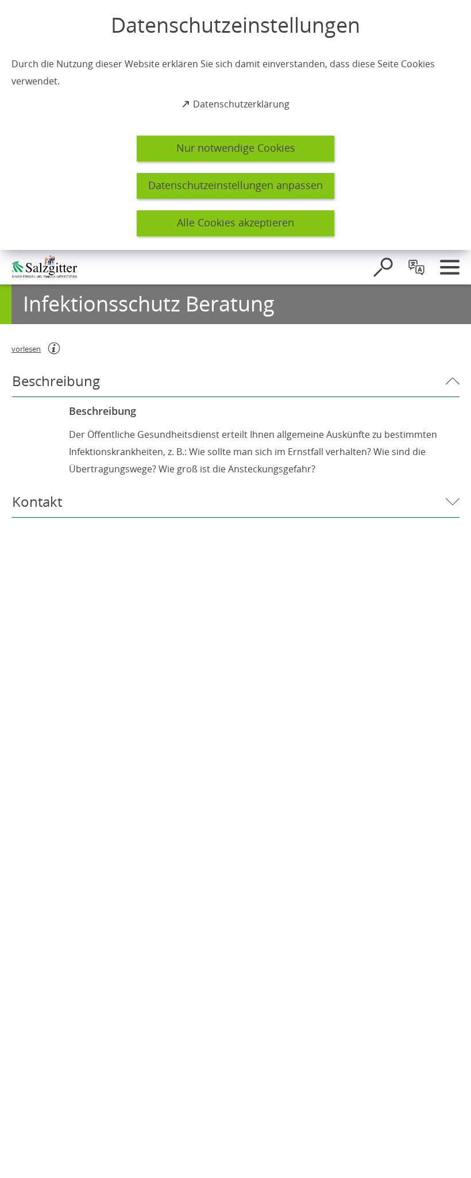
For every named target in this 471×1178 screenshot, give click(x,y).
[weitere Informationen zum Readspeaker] (54, 348)
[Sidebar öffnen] (449, 267)
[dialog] (235, 125)
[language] (416, 267)
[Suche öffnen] (383, 267)
